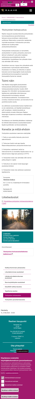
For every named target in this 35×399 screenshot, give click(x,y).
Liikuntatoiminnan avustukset (14, 272)
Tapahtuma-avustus (11, 291)
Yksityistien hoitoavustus (13, 295)
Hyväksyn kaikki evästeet (10, 396)
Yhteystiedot (27, 2)
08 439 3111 (16, 331)
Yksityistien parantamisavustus (15, 299)
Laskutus (17, 338)
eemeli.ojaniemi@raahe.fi (11, 240)
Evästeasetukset (22, 351)
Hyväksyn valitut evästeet (10, 390)
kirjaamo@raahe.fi (17, 333)
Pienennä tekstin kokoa (9, 2)
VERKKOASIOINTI (11, 17)
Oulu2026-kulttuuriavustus (13, 286)
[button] (31, 10)
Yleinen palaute (17, 349)
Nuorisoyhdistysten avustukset (15, 282)
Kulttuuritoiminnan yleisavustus (15, 267)
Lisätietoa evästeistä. (12, 373)
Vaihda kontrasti (17, 2)
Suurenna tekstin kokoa (11, 2)
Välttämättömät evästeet (13, 377)
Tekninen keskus (9, 180)
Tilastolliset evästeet (11, 381)
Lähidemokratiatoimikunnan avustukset (14, 277)
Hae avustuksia (20, 17)
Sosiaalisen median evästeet (14, 385)
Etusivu (3, 17)
